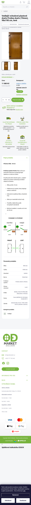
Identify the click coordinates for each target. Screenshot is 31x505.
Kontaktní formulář (10, 369)
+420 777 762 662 (10, 358)
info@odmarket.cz (10, 355)
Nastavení (15, 495)
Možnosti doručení (21, 94)
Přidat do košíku (16, 100)
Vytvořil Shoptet (9, 440)
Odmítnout (8, 500)
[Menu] (29, 2)
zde (24, 491)
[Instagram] (7, 362)
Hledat (27, 6)
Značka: (5, 28)
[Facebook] (3, 362)
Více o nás (4, 411)
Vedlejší (9, 313)
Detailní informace (7, 77)
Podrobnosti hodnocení (23, 24)
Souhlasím (23, 500)
